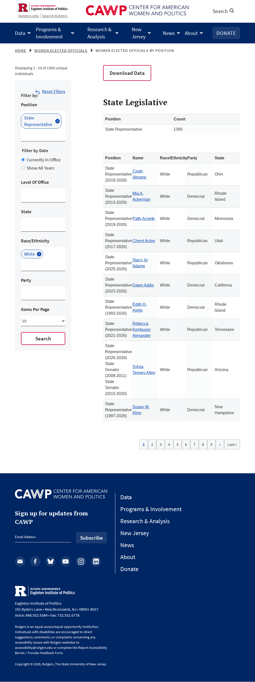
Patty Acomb (143, 218)
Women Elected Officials (60, 50)
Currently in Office (44, 160)
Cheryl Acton (143, 241)
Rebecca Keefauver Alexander (141, 329)
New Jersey (139, 33)
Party (26, 280)
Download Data (127, 73)
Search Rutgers (54, 15)
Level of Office (35, 182)
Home (20, 50)
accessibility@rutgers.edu (34, 647)
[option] (41, 120)
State (26, 211)
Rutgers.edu (28, 15)
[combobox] (25, 134)
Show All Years (40, 168)
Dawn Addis (143, 285)
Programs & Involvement (49, 33)
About (191, 33)
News (169, 33)
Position (29, 104)
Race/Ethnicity (35, 241)
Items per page (35, 309)
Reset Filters (53, 91)
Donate (226, 33)
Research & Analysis (99, 33)
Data (20, 33)
